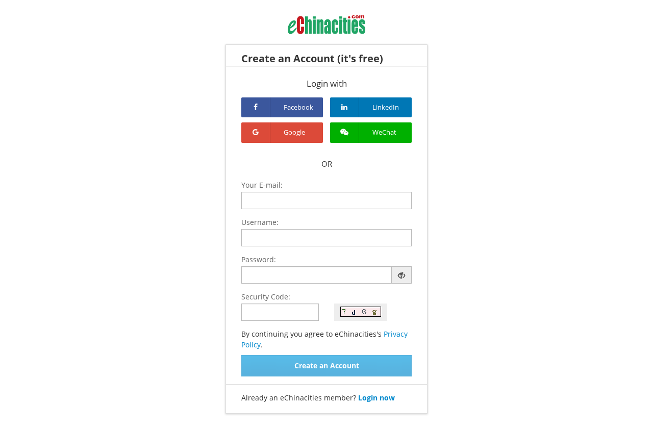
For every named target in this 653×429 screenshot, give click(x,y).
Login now (376, 397)
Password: (258, 259)
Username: (260, 222)
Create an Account (326, 365)
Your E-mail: (262, 185)
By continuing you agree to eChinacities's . (324, 339)
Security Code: (265, 296)
